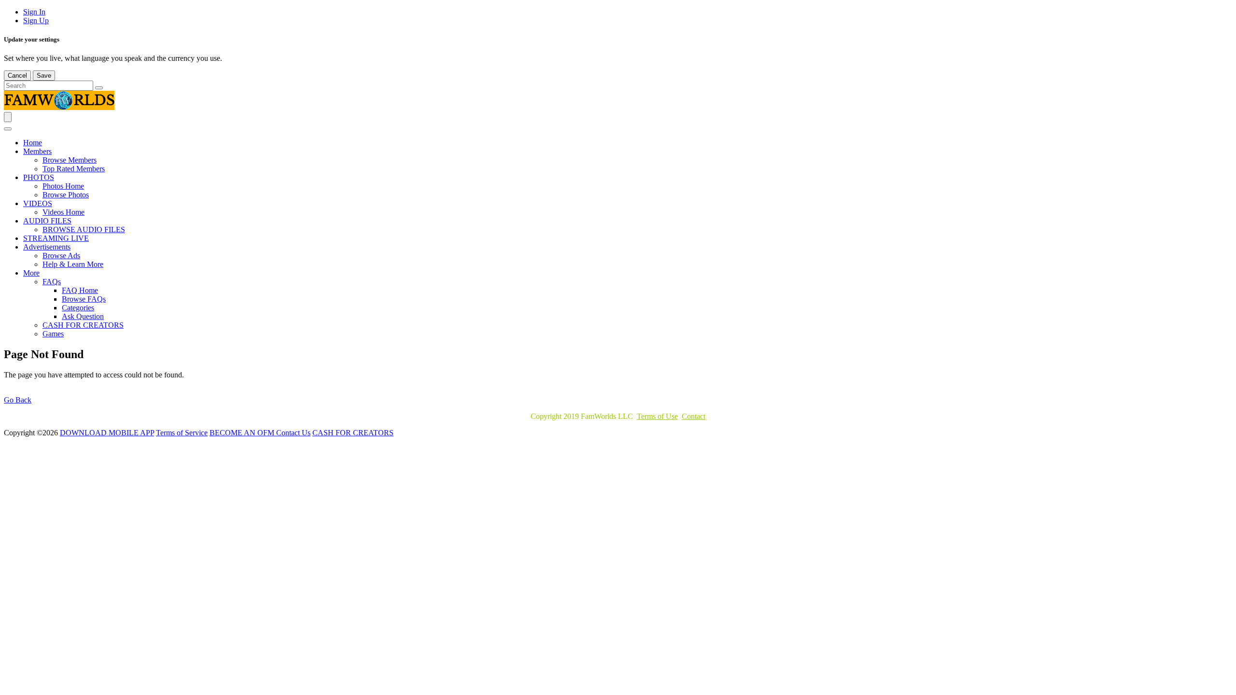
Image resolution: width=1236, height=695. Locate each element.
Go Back (17, 400)
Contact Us (293, 433)
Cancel (17, 75)
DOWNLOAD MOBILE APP (107, 433)
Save (44, 75)
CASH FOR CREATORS (352, 433)
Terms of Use (657, 416)
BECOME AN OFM (243, 433)
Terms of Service (182, 433)
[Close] (8, 128)
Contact (693, 416)
